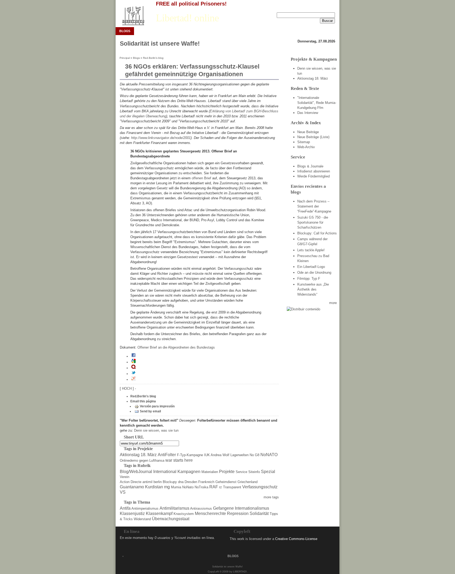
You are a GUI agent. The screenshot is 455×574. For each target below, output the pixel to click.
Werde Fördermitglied (313, 176)
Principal (125, 57)
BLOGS (124, 31)
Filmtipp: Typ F (308, 279)
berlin (158, 482)
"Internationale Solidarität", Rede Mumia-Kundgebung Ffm (316, 103)
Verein (124, 477)
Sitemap (303, 142)
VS (123, 492)
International (164, 471)
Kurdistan (154, 487)
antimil (147, 482)
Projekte (227, 471)
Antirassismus (201, 508)
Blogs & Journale (310, 166)
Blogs (136, 57)
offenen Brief (201, 178)
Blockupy (170, 482)
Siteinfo (254, 472)
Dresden (191, 482)
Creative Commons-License (296, 539)
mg (167, 487)
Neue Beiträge (308, 132)
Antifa (125, 508)
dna (181, 482)
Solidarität (259, 513)
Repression (238, 513)
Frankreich (206, 482)
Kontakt (329, 8)
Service (241, 472)
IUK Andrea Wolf (216, 455)
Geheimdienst (225, 482)
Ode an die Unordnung (314, 272)
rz (220, 487)
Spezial (268, 471)
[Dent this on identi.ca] (133, 368)
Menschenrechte (210, 513)
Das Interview (307, 113)
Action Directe (130, 482)
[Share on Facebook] (133, 356)
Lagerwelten (239, 455)
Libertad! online (187, 18)
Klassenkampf (159, 513)
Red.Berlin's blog (153, 57)
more (333, 303)
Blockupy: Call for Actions (317, 233)
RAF (213, 487)
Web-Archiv (306, 147)
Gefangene (223, 508)
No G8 (254, 455)
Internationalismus (252, 508)
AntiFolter (167, 454)
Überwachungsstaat (170, 519)
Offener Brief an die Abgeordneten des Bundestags (176, 347)
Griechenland (248, 482)
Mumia (176, 487)
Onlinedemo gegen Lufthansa (142, 460)
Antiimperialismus (145, 508)
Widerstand (142, 519)
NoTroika (201, 487)
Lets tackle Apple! (311, 250)
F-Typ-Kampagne (190, 455)
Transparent (232, 487)
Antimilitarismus (174, 508)
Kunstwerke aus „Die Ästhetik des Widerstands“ (313, 289)
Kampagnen (188, 471)
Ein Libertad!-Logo (311, 267)
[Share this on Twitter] (133, 373)
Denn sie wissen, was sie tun (156, 430)
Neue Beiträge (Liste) (313, 137)
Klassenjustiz (132, 513)
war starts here (179, 460)
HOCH (127, 388)
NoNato (188, 487)
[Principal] (132, 16)
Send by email (150, 411)
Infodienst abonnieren (313, 171)
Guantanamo (132, 487)
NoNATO (269, 454)
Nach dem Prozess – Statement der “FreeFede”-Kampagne (314, 206)
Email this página (143, 401)
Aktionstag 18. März (138, 454)
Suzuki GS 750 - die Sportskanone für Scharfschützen (312, 222)
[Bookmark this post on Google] (133, 362)
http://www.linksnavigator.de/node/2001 (161, 138)
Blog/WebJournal (136, 471)
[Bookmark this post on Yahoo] (133, 379)
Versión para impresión (157, 406)
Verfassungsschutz (260, 487)
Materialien (209, 472)
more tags (271, 497)
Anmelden (311, 8)
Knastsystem (184, 514)
